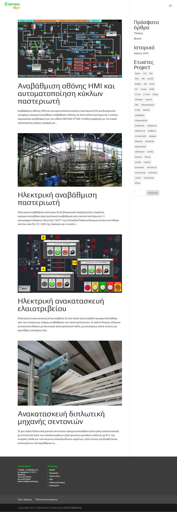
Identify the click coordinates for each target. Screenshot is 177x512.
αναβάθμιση (139, 115)
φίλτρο (137, 183)
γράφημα (152, 136)
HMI (143, 79)
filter (137, 79)
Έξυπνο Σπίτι (55, 476)
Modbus (138, 84)
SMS (136, 105)
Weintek (146, 110)
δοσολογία (149, 141)
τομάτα (138, 178)
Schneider (139, 99)
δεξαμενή (138, 141)
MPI (145, 84)
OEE (51, 479)
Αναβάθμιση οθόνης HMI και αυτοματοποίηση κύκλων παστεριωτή (66, 93)
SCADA (155, 94)
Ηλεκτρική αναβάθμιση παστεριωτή (57, 198)
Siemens (148, 99)
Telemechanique (147, 105)
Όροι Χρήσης (25, 499)
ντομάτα (147, 162)
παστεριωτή (152, 167)
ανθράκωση (152, 126)
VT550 (137, 110)
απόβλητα (152, 131)
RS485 (151, 89)
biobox (137, 73)
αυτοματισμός (140, 136)
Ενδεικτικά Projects (57, 482)
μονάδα (138, 162)
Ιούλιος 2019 (141, 53)
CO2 (145, 73)
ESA (150, 73)
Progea (144, 89)
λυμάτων (138, 157)
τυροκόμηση (149, 178)
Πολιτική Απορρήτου (46, 499)
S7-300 (137, 94)
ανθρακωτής (140, 131)
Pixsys (152, 84)
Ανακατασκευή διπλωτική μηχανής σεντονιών (61, 417)
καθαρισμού (140, 152)
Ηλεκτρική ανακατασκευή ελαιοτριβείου (61, 304)
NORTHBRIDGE (73, 507)
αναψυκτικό (139, 126)
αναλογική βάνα (141, 120)
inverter (150, 79)
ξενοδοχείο (139, 167)
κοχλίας (150, 152)
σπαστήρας (152, 173)
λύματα (147, 157)
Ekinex (137, 38)
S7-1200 (146, 94)
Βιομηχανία (54, 473)
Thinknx (138, 33)
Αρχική (52, 470)
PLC (136, 89)
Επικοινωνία (54, 485)
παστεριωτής (140, 173)
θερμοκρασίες (140, 146)
